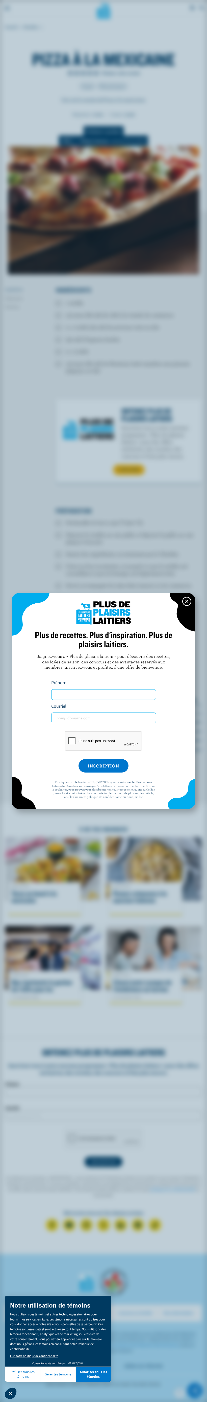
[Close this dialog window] (186, 601)
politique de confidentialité (104, 796)
